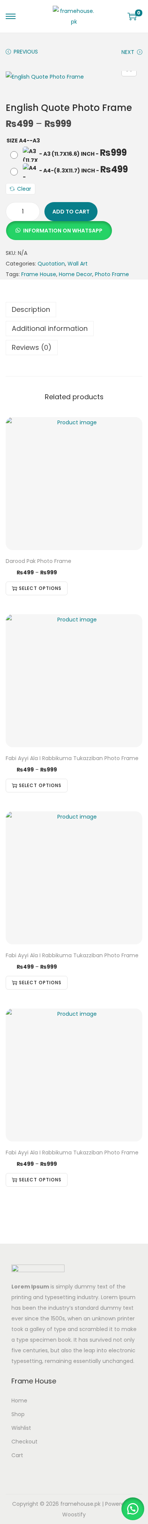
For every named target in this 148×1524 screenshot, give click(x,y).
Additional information (50, 328)
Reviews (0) (32, 347)
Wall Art (78, 263)
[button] (59, 226)
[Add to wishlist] (133, 425)
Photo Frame (112, 274)
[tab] (74, 309)
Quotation (51, 263)
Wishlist (21, 1428)
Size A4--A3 (23, 140)
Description (31, 309)
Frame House (38, 274)
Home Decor (75, 274)
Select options (40, 588)
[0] (132, 16)
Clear (24, 189)
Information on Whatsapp (62, 230)
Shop (18, 1414)
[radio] (69, 154)
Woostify (74, 1514)
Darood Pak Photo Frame (38, 561)
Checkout (24, 1441)
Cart (17, 1455)
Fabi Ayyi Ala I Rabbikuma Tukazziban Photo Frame (72, 758)
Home (19, 1400)
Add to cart (71, 211)
